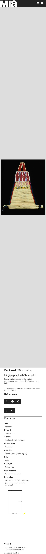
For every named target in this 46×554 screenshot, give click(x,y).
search (42, 3)
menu (38, 3)
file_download (7, 401)
